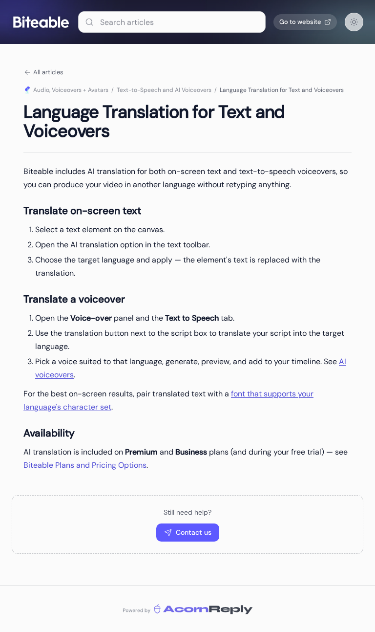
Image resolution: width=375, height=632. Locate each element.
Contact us (193, 532)
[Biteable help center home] (41, 22)
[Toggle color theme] (354, 22)
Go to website (300, 22)
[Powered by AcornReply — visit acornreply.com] (187, 608)
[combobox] (172, 22)
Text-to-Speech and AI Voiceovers (164, 90)
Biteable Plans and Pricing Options (84, 465)
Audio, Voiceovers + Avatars (70, 90)
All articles (48, 72)
